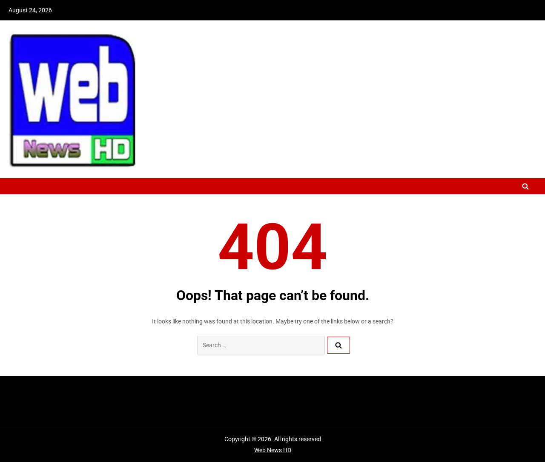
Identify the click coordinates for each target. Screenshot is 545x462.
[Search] (338, 345)
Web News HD (272, 450)
